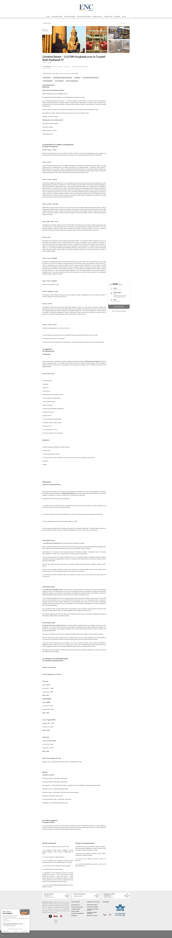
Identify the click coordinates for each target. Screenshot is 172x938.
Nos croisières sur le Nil (57, 16)
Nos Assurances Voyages (77, 906)
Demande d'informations (80, 66)
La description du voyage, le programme (62, 77)
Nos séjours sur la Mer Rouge (83, 16)
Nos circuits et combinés (69, 16)
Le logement (77, 77)
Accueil (48, 16)
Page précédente (46, 23)
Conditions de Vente (75, 909)
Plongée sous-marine (97, 16)
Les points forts (46, 77)
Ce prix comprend (59, 80)
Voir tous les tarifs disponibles (119, 311)
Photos (67, 66)
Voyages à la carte (108, 16)
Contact (124, 16)
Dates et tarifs (58, 66)
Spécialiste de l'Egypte (92, 904)
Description (47, 66)
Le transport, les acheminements (90, 77)
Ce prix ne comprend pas (72, 80)
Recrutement (74, 915)
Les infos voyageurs (47, 80)
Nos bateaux (117, 16)
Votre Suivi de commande (92, 906)
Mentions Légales (75, 911)
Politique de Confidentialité (77, 913)
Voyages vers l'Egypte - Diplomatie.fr (92, 913)
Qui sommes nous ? (75, 904)
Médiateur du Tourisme (92, 915)
